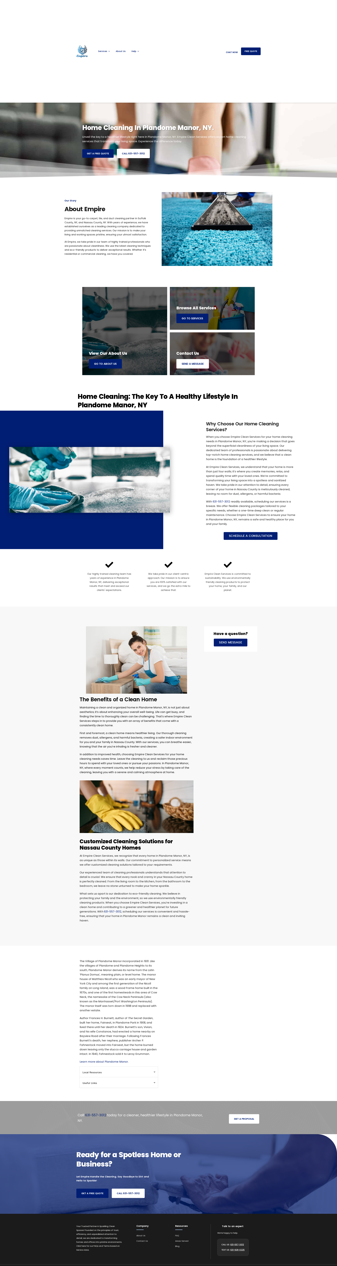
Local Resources (92, 1072)
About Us (121, 51)
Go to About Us (105, 364)
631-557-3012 (221, 501)
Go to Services (192, 318)
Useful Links (90, 1083)
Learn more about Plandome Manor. (104, 1062)
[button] (251, 536)
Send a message (193, 364)
